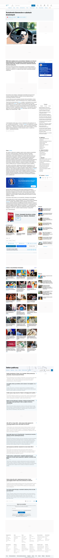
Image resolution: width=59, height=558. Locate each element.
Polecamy (40, 273)
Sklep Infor (23, 541)
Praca (22, 540)
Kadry (14, 7)
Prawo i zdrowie (24, 542)
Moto (36, 7)
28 (47, 177)
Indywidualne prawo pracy (17, 536)
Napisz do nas (22, 243)
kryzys (19, 102)
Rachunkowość (8, 537)
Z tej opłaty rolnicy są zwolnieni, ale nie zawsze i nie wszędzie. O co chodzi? (44, 110)
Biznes (18, 7)
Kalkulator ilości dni (42, 147)
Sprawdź (17, 219)
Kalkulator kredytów (42, 143)
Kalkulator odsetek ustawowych (43, 144)
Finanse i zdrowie (32, 541)
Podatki (7, 536)
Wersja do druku (11, 243)
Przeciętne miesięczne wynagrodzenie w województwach (45, 162)
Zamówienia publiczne (42, 153)
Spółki (30, 537)
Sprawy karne (23, 537)
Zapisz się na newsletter (33, 243)
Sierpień (47, 175)
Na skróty (46, 544)
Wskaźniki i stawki (40, 544)
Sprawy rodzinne (24, 536)
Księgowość (10, 7)
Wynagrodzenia (16, 537)
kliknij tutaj (26, 516)
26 (43, 177)
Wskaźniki (42, 157)
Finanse (46, 538)
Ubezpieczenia (16, 538)
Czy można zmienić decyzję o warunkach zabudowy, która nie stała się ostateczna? (45, 128)
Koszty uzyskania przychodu (43, 167)
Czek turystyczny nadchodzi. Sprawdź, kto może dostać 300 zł (45, 122)
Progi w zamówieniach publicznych (44, 163)
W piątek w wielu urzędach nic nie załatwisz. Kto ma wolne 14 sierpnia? (45, 133)
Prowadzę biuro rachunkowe (41, 537)
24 (40, 177)
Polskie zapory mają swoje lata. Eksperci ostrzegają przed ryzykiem (45, 112)
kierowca (8, 201)
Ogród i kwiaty (47, 540)
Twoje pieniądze (32, 7)
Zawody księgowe (8, 540)
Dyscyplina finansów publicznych (44, 166)
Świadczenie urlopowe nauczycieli (44, 160)
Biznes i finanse (31, 536)
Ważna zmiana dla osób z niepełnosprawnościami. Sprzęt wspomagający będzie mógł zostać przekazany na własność (44, 126)
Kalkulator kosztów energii (43, 142)
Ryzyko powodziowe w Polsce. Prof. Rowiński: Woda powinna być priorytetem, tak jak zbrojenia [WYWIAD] (45, 108)
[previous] (25, 501)
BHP (14, 540)
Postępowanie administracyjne (43, 151)
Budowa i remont (47, 539)
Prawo (27, 7)
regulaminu (21, 510)
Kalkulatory (43, 137)
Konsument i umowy (24, 538)
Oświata (10, 150)
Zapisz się (33, 186)
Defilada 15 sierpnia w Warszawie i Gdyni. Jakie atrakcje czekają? (45, 131)
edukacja (10, 240)
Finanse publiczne (42, 152)
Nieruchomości (41, 7)
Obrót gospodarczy (8, 538)
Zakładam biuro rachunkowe (41, 536)
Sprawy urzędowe (24, 539)
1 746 (34, 501)
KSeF (50, 7)
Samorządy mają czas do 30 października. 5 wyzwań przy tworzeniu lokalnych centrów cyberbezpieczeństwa (45, 119)
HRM (14, 541)
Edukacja (46, 7)
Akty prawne (23, 544)
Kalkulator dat (41, 148)
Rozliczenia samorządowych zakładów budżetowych (44, 169)
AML (37, 541)
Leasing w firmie (32, 540)
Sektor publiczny (22, 7)
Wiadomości (46, 536)
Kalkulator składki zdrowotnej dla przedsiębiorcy (44, 139)
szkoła (25, 124)
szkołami (34, 168)
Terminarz (42, 175)
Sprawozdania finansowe (40, 540)
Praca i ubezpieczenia (32, 538)
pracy (15, 103)
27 (45, 177)
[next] (36, 501)
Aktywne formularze (44, 150)
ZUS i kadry (7, 539)
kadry (21, 108)
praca (7, 240)
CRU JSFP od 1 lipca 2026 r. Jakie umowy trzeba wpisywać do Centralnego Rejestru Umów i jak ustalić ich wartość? (45, 117)
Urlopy (14, 539)
